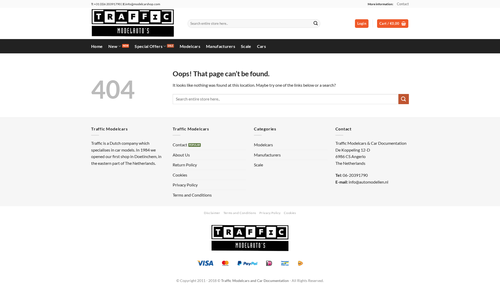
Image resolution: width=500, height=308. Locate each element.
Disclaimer (212, 213)
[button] (361, 23)
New (112, 46)
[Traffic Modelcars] (135, 23)
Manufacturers (220, 46)
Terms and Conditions (192, 194)
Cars (261, 46)
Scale (246, 46)
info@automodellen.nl (368, 181)
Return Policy (185, 164)
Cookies (180, 174)
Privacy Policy (185, 184)
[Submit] (315, 23)
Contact (403, 4)
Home (97, 46)
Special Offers (148, 46)
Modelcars (190, 46)
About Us (181, 154)
